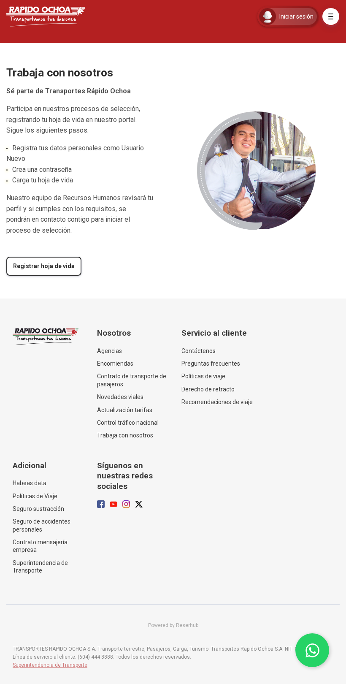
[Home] (47, 16)
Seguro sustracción (38, 508)
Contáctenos (198, 350)
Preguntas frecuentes (210, 363)
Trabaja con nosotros (125, 435)
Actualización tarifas (124, 410)
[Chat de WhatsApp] (312, 650)
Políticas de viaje (203, 376)
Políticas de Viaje (35, 496)
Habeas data (29, 483)
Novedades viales (120, 397)
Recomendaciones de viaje (217, 402)
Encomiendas (115, 363)
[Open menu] (331, 16)
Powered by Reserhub (173, 625)
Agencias (109, 350)
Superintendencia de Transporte (40, 566)
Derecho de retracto (208, 389)
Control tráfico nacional (128, 422)
